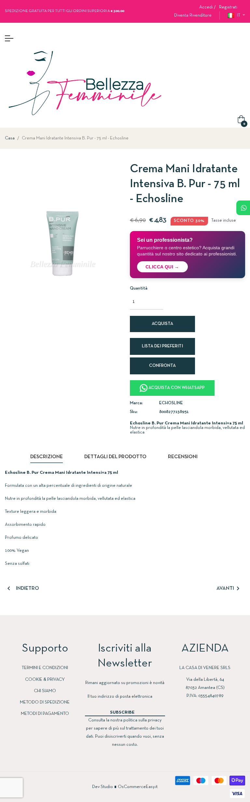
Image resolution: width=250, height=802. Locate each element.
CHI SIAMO (45, 691)
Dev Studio (102, 787)
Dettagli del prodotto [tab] (115, 457)
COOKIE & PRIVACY (45, 680)
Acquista (162, 324)
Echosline (171, 403)
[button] (190, 15)
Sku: (134, 412)
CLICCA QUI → (162, 266)
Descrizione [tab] (46, 457)
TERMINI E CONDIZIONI (45, 668)
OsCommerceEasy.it (138, 787)
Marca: (136, 403)
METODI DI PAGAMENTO (45, 714)
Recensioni (183, 457)
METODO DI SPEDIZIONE (45, 702)
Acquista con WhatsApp (176, 388)
